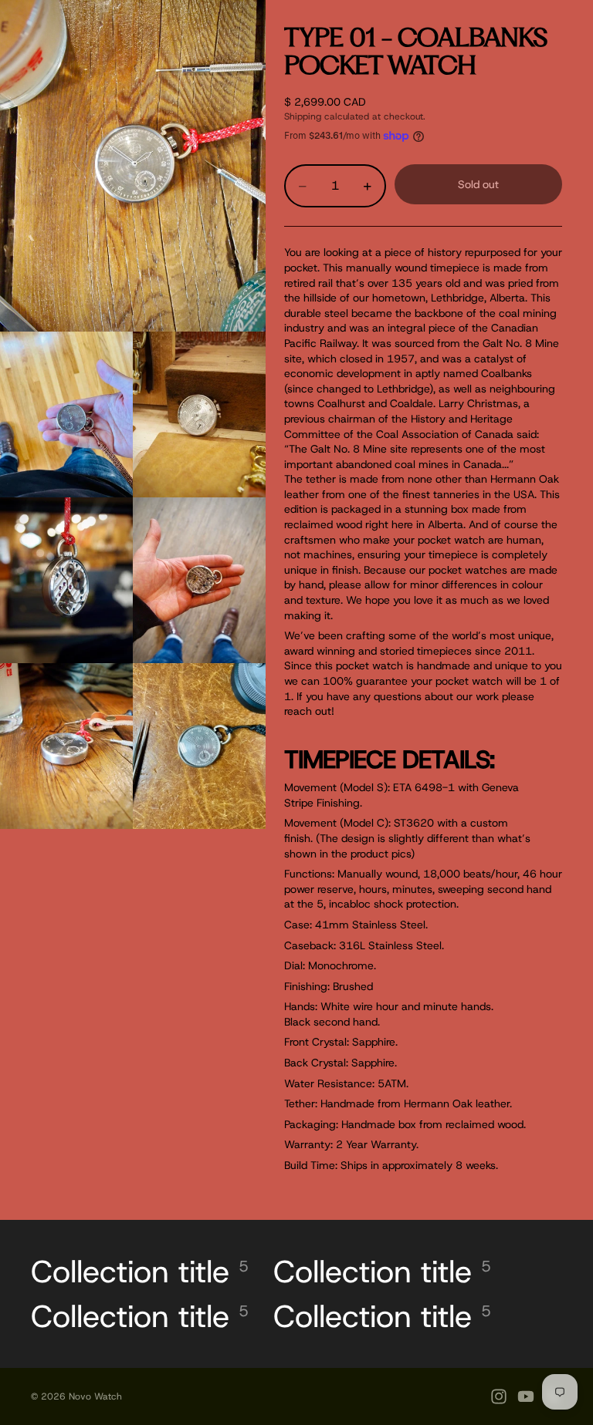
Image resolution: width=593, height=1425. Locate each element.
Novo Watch (95, 1396)
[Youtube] (526, 1396)
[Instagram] (499, 1396)
